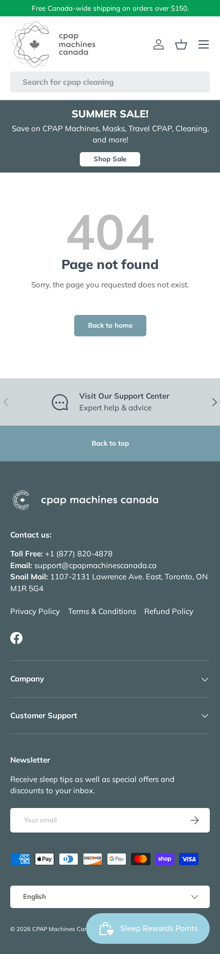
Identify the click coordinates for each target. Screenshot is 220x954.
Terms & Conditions (102, 611)
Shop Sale (110, 159)
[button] (181, 44)
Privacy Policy (35, 611)
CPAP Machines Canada (65, 929)
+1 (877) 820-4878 (79, 553)
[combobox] (110, 81)
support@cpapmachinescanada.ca (95, 565)
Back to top (110, 443)
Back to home (110, 325)
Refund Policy (168, 611)
